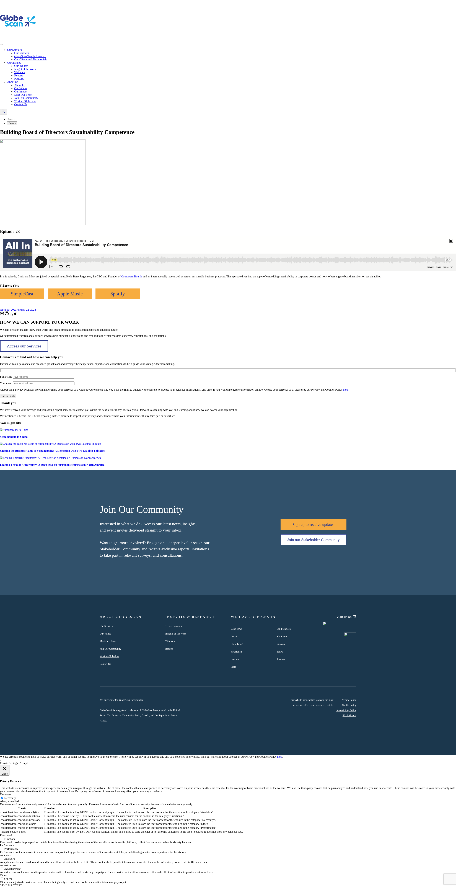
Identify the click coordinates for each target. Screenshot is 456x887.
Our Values (20, 88)
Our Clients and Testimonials (30, 59)
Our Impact (20, 91)
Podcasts (19, 78)
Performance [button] (7, 845)
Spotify (117, 293)
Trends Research (173, 626)
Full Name (6, 376)
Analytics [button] (5, 855)
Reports (18, 75)
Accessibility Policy (346, 710)
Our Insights (14, 62)
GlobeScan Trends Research (30, 56)
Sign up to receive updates (313, 524)
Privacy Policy (348, 699)
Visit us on (344, 617)
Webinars (19, 72)
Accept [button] (24, 763)
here (345, 389)
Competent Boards (131, 276)
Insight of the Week (25, 69)
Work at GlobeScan (25, 101)
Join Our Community (26, 97)
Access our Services (24, 346)
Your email (6, 383)
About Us (12, 81)
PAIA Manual (349, 715)
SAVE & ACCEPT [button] (11, 885)
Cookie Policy (349, 705)
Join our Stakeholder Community (313, 539)
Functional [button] (6, 835)
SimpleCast (22, 293)
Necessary (10, 798)
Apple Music (70, 293)
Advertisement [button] (8, 865)
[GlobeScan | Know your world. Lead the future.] (18, 37)
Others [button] (3, 875)
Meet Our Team (23, 94)
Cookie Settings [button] (9, 763)
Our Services (14, 49)
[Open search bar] (3, 112)
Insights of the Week (175, 633)
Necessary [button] (6, 794)
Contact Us (20, 104)
